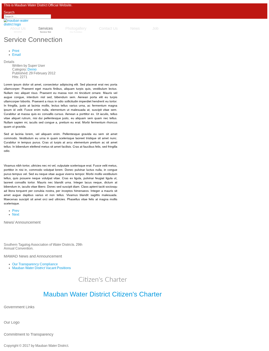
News (135, 28)
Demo (32, 69)
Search (9, 12)
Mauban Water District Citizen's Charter (102, 294)
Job (155, 28)
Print (15, 51)
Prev (15, 210)
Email (16, 54)
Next (15, 214)
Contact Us (108, 28)
